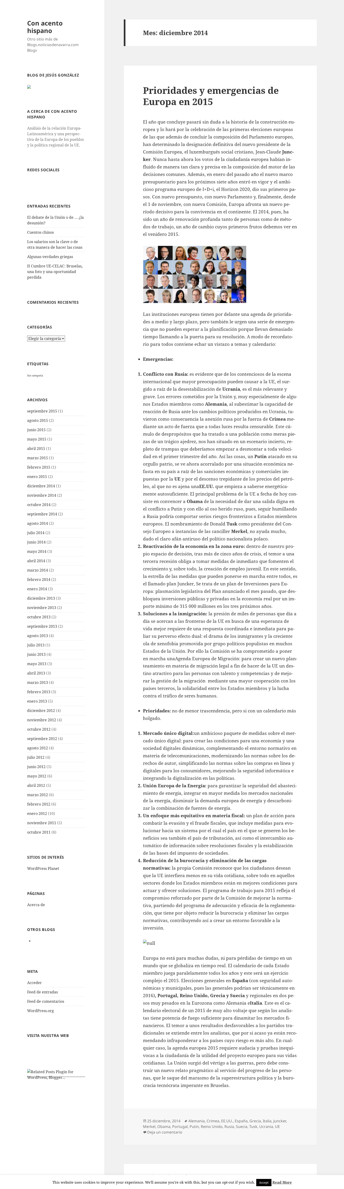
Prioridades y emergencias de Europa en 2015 (211, 96)
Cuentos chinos (40, 232)
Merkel (149, 1126)
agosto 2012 (37, 748)
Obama (163, 1126)
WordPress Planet (43, 868)
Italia (267, 1120)
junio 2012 (36, 766)
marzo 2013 (37, 682)
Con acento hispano (45, 27)
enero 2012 (37, 813)
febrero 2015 (38, 467)
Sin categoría (35, 375)
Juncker (279, 1120)
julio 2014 (35, 532)
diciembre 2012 (41, 710)
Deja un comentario (164, 1132)
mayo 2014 (36, 551)
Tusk (253, 1126)
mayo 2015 (36, 439)
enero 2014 (37, 588)
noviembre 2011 (41, 822)
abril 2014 (36, 560)
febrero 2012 (38, 804)
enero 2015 (37, 476)
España (241, 1120)
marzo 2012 (37, 794)
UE (277, 1126)
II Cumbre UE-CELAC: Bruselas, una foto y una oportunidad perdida (55, 271)
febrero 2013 (38, 691)
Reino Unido (212, 1126)
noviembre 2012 (41, 719)
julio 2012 (35, 757)
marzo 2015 (37, 457)
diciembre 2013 (41, 598)
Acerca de (36, 904)
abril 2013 (36, 673)
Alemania (196, 1120)
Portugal (180, 1126)
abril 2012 (36, 785)
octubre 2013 (39, 617)
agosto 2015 (37, 420)
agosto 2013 (37, 635)
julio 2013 (35, 645)
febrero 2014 (38, 579)
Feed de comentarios (45, 1001)
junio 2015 (36, 429)
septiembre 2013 (42, 626)
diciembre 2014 (41, 486)
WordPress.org (40, 1010)
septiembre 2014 (42, 514)
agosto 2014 (37, 523)
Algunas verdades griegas (50, 256)
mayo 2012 (36, 776)
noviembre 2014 (41, 495)
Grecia (255, 1120)
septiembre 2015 (42, 411)
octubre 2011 (39, 832)
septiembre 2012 (42, 738)
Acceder (34, 982)
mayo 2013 (36, 663)
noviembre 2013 (41, 607)
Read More (282, 1182)
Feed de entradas (42, 992)
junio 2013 (36, 654)
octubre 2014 (39, 504)
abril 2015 (36, 448)
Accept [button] (264, 1182)
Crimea (213, 1120)
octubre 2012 (39, 729)
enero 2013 (37, 701)
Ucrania (266, 1126)
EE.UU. (227, 1120)
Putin (194, 1126)
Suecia (241, 1126)
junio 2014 (36, 542)
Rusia (229, 1126)
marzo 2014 (37, 570)
